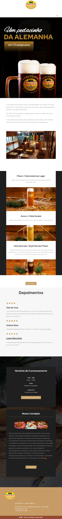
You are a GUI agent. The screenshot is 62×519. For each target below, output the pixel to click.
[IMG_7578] (42, 428)
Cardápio (31, 467)
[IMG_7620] (31, 428)
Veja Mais (31, 283)
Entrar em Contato (31, 397)
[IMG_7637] (20, 428)
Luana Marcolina (14, 338)
